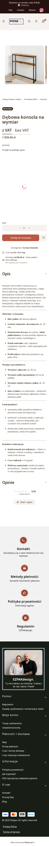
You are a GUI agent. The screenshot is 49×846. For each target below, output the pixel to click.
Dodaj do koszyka (20, 237)
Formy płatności (10, 746)
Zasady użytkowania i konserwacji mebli (23, 708)
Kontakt (6, 792)
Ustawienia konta (11, 727)
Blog (4, 801)
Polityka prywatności (13, 769)
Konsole (43, 99)
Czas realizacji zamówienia (16, 755)
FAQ (10, 10)
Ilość (4, 223)
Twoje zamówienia (12, 723)
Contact (20, 10)
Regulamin (7, 704)
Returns (32, 10)
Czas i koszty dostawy (13, 750)
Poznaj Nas (8, 797)
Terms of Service (11, 831)
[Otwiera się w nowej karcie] (41, 10)
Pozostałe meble (30, 99)
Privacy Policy (10, 826)
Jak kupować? (9, 774)
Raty (4, 742)
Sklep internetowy (21, 842)
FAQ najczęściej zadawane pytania (19, 778)
